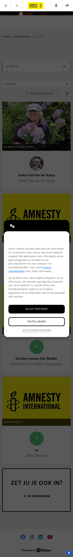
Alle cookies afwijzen (36, 330)
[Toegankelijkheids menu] (69, 553)
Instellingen (36, 321)
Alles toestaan (36, 309)
